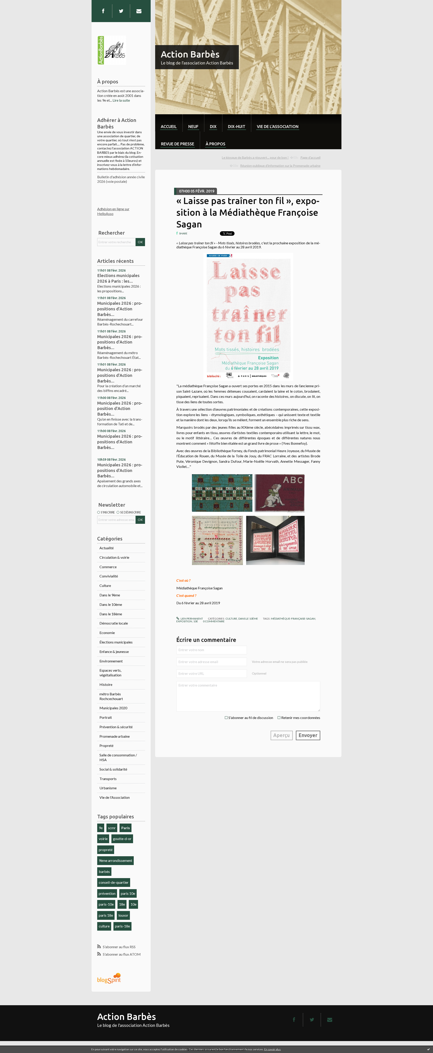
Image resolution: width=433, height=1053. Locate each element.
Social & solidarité (113, 769)
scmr (112, 828)
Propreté (106, 745)
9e (101, 828)
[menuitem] (168, 123)
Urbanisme (108, 788)
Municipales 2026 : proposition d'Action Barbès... (119, 409)
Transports (108, 778)
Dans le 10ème (110, 604)
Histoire (105, 684)
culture (104, 926)
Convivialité (108, 576)
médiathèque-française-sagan (293, 618)
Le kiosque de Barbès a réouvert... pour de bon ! (255, 157)
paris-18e (122, 926)
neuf (193, 126)
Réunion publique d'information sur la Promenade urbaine (280, 165)
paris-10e (106, 904)
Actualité (106, 548)
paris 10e (128, 893)
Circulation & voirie (114, 557)
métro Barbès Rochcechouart (111, 696)
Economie (107, 632)
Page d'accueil (310, 157)
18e (122, 904)
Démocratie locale (113, 623)
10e (133, 904)
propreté (106, 849)
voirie (103, 838)
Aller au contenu (14, 4)
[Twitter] (121, 11)
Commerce (108, 567)
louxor (123, 915)
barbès (104, 871)
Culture (105, 585)
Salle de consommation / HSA (118, 757)
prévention (107, 893)
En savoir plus (272, 1049)
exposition (184, 621)
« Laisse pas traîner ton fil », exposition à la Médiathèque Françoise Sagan (247, 212)
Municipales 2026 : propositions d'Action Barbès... (119, 309)
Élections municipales (116, 642)
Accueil (169, 126)
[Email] (139, 11)
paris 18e (106, 915)
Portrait (105, 717)
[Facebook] (103, 11)
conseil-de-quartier (114, 882)
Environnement (111, 661)
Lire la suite (121, 100)
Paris (125, 828)
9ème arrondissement (115, 860)
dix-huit (236, 126)
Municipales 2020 (113, 708)
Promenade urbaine (114, 736)
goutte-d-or (122, 838)
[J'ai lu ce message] (428, 1049)
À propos (215, 144)
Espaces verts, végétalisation (110, 672)
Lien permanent (191, 618)
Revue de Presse (177, 144)
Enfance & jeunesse (114, 651)
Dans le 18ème (110, 614)
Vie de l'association (278, 126)
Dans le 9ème (109, 595)
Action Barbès (190, 54)
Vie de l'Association (114, 797)
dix (213, 126)
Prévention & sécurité (116, 727)
